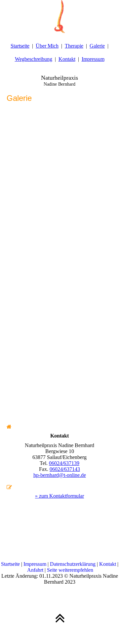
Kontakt (67, 59)
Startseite (20, 46)
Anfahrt (35, 570)
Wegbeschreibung (33, 59)
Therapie (74, 46)
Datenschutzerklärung (73, 564)
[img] (59, 16)
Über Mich (47, 46)
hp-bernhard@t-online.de (59, 475)
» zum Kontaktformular (59, 496)
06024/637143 (65, 469)
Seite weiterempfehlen (70, 570)
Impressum (93, 59)
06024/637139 (64, 463)
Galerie (97, 46)
